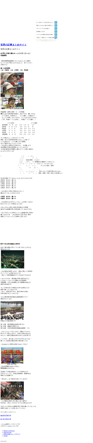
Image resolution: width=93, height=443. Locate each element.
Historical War (7, 432)
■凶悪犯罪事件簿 (6, 415)
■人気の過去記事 (6, 419)
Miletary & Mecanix (9, 431)
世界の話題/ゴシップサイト (11, 434)
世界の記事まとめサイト (14, 44)
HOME (5, 436)
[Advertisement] (44, 11)
